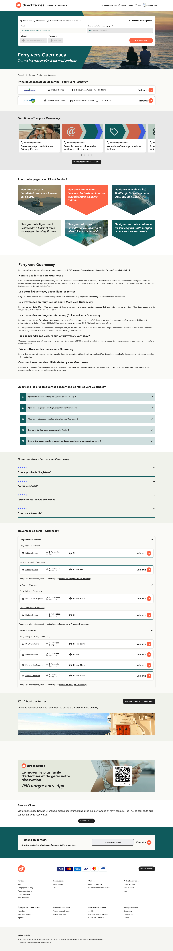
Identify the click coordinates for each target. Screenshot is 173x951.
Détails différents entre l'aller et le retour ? (65, 21)
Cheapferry (128, 911)
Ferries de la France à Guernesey (74, 624)
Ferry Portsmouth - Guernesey (32, 562)
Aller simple (40, 21)
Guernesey (93, 297)
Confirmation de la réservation (99, 888)
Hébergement (58, 884)
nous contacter (97, 939)
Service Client (129, 888)
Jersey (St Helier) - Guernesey (46, 320)
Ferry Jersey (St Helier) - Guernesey (35, 637)
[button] (87, 397)
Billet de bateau (23, 898)
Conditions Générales (96, 918)
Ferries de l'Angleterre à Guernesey (75, 579)
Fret (54, 888)
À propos (21, 918)
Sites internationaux (25, 914)
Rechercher (141, 40)
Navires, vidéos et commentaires (139, 701)
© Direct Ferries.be (24, 935)
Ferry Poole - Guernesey (30, 546)
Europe (32, 75)
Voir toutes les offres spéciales (86, 162)
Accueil (21, 75)
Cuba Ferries (128, 914)
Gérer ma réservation (96, 884)
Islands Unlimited (122, 270)
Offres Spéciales (24, 894)
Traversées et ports (25, 891)
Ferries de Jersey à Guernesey (72, 685)
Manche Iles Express (104, 270)
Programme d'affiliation (61, 911)
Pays (19, 884)
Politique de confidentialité (98, 914)
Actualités (21, 911)
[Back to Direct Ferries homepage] (30, 5)
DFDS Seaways (73, 270)
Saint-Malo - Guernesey (43, 307)
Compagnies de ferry (25, 888)
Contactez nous (129, 884)
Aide (125, 891)
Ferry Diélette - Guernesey (31, 591)
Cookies (91, 911)
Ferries (126, 918)
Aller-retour (27, 21)
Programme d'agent (60, 914)
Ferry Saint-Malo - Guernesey (32, 608)
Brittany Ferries (87, 270)
